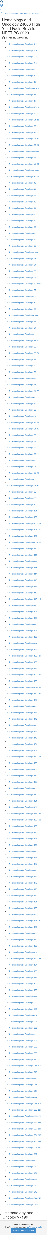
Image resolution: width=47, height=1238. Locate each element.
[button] (1, 2)
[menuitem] (1, 6)
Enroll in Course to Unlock (23, 1230)
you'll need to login (34, 1227)
